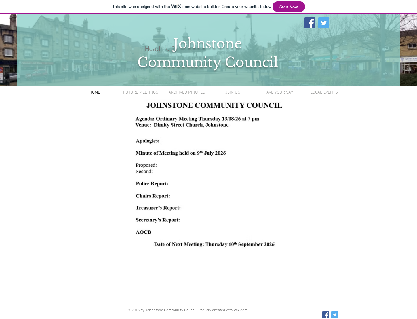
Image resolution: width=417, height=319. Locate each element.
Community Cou (195, 62)
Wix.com (241, 310)
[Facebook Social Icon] (309, 22)
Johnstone (207, 43)
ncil (265, 62)
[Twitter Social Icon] (323, 22)
